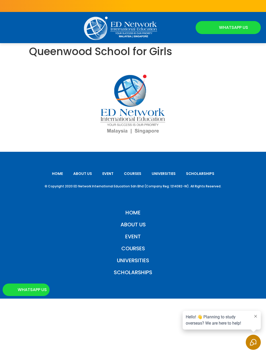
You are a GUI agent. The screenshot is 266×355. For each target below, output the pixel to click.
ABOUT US (82, 173)
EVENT (108, 173)
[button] (10, 27)
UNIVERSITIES (164, 173)
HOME (57, 173)
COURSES (132, 173)
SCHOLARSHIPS (200, 173)
